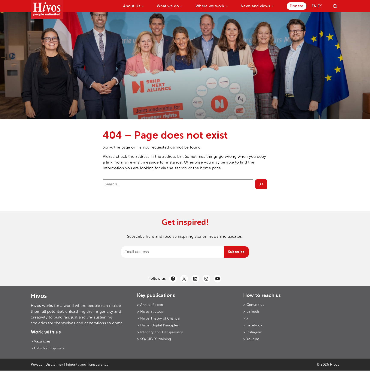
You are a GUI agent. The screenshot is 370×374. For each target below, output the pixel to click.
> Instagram (253, 332)
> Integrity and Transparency (160, 332)
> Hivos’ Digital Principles (158, 325)
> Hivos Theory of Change (158, 318)
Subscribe (236, 252)
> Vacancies (41, 341)
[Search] (335, 6)
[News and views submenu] (272, 6)
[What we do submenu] (180, 6)
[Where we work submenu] (226, 6)
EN (314, 6)
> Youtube (251, 339)
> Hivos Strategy (150, 312)
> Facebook (252, 325)
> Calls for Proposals (47, 348)
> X (246, 318)
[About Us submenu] (142, 6)
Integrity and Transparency (87, 364)
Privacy (37, 364)
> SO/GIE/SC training (154, 339)
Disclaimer (54, 364)
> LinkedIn (251, 312)
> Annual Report (150, 305)
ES (320, 6)
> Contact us (253, 305)
